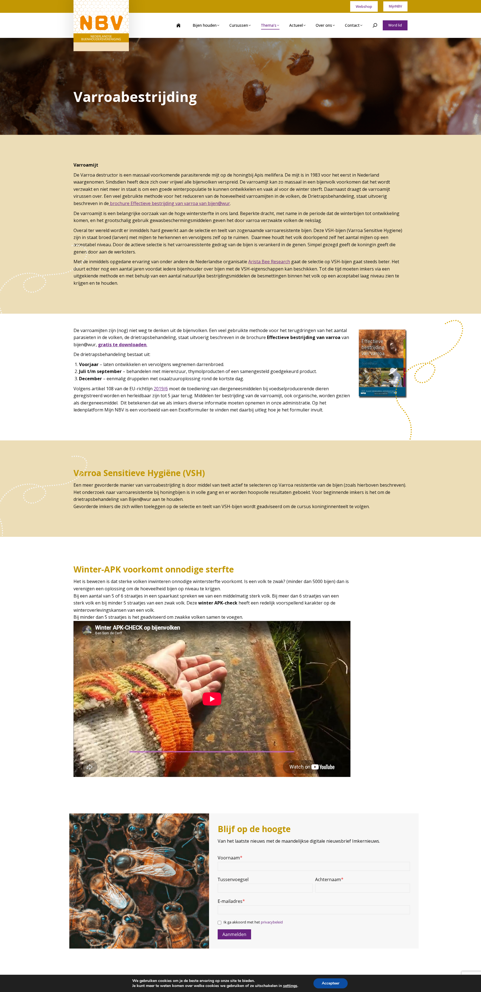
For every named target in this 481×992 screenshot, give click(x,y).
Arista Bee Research (269, 262)
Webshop (364, 6)
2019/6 (161, 389)
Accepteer (330, 983)
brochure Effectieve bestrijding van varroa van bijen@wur (169, 203)
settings (290, 985)
